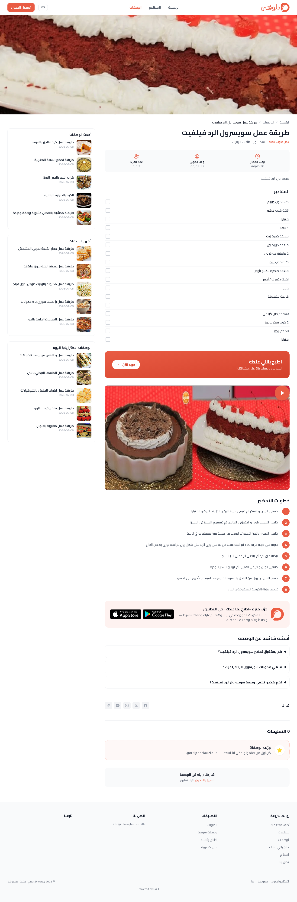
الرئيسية (173, 7)
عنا (252, 881)
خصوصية (263, 881)
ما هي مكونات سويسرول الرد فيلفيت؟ (252, 667)
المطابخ (285, 855)
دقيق (270, 202)
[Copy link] (108, 705)
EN (43, 7)
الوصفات (135, 7)
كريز (286, 288)
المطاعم (155, 7)
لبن (266, 253)
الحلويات (212, 825)
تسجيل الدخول (21, 7)
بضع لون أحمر (272, 279)
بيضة (283, 228)
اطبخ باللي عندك (279, 847)
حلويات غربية (209, 847)
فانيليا (285, 219)
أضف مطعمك (280, 825)
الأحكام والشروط (280, 881)
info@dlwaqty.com (126, 824)
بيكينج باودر (262, 271)
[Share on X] (136, 705)
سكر (271, 262)
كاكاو (270, 210)
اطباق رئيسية (209, 840)
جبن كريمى (270, 314)
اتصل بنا (285, 862)
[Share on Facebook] (145, 705)
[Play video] (197, 438)
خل (269, 245)
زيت (268, 236)
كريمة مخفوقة (278, 296)
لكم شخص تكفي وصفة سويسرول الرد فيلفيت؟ (246, 682)
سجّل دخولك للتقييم (279, 142)
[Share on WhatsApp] (127, 705)
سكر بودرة (272, 322)
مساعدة (284, 832)
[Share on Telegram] (117, 705)
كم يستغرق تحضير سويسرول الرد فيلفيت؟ (250, 651)
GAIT (156, 889)
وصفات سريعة (207, 832)
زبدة (277, 331)
